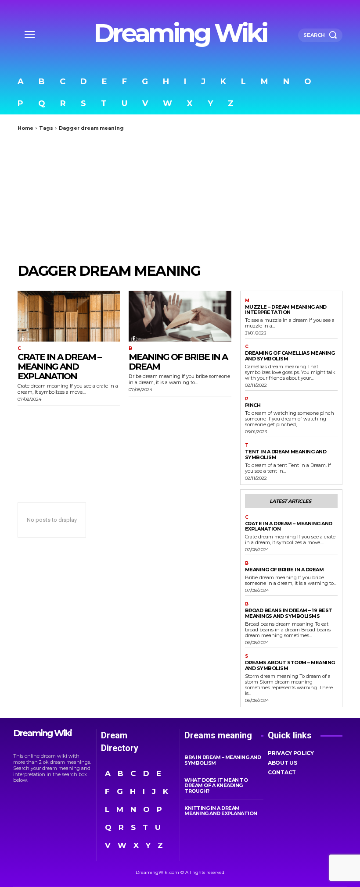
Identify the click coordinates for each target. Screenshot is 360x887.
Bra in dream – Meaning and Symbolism (222, 760)
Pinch (253, 405)
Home (25, 128)
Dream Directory (119, 741)
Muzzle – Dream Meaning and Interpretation (286, 310)
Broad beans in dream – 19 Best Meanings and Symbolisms (288, 613)
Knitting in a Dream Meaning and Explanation (220, 811)
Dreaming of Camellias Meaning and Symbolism (290, 356)
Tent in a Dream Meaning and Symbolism (286, 454)
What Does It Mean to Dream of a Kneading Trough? (216, 785)
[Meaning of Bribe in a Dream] (180, 316)
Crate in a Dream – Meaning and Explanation (59, 366)
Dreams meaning (218, 735)
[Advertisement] (180, 196)
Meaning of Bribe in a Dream (178, 362)
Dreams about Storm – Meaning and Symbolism (290, 665)
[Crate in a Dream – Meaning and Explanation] (69, 316)
